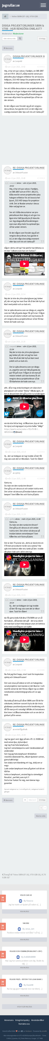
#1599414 (41, 178)
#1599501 (41, 735)
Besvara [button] (8, 48)
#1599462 (41, 514)
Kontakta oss (24, 1024)
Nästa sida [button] (40, 816)
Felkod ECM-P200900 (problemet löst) (26, 951)
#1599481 (41, 670)
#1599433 (41, 341)
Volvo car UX (26, 895)
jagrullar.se (11, 5)
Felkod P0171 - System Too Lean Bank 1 (26, 979)
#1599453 (41, 452)
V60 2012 (26, 923)
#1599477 (41, 595)
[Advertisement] (24, 845)
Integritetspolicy (22, 1020)
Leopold (18, 61)
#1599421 (41, 294)
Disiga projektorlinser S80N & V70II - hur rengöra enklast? (23, 27)
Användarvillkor (37, 1020)
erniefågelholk (21, 729)
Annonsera (8, 1020)
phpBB (44, 1031)
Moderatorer (18, 33)
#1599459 (41, 478)
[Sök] (20, 38)
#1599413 (41, 66)
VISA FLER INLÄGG (24, 1006)
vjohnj (17, 473)
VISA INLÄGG (24, 911)
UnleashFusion (21, 172)
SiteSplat (28, 1031)
